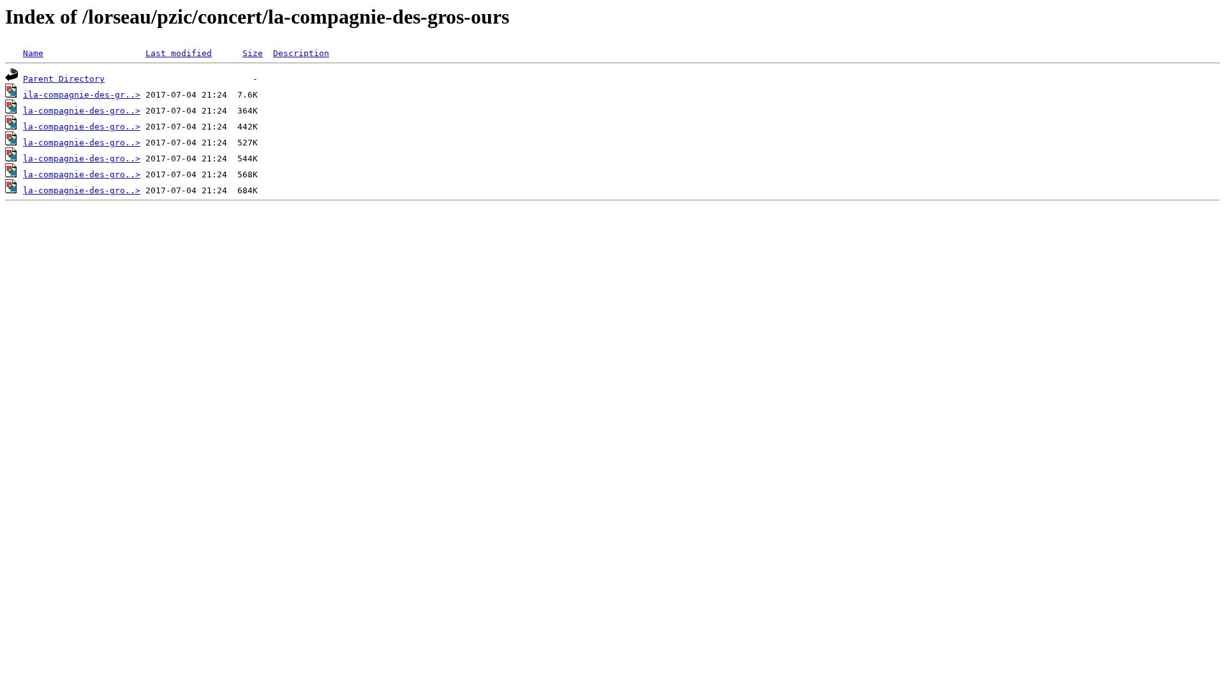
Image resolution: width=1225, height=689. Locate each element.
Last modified (178, 53)
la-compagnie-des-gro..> (81, 110)
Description (301, 53)
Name (33, 53)
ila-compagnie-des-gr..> (81, 95)
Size (252, 53)
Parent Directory (64, 79)
